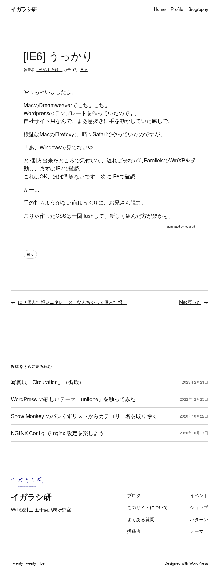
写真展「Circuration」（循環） (47, 382)
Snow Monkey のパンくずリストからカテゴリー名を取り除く (84, 416)
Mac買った (190, 302)
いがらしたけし (49, 69)
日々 (84, 69)
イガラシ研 (24, 9)
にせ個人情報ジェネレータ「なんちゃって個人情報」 (72, 302)
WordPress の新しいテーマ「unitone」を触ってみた (73, 399)
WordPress (198, 563)
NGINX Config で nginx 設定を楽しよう (57, 433)
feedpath (190, 226)
